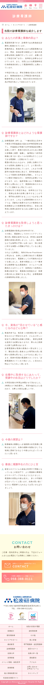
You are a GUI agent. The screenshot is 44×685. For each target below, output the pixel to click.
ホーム (10, 626)
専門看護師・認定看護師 (33, 644)
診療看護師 (11, 649)
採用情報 (11, 658)
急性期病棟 (33, 631)
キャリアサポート (11, 640)
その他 (32, 635)
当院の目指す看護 (33, 626)
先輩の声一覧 (33, 653)
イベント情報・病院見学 (11, 662)
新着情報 (11, 668)
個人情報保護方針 (11, 673)
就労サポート (33, 649)
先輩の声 (11, 653)
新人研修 (33, 640)
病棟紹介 (11, 631)
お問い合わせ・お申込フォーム (33, 668)
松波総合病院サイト (10, 678)
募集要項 (33, 658)
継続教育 (11, 644)
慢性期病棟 (11, 635)
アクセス (33, 662)
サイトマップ (33, 673)
